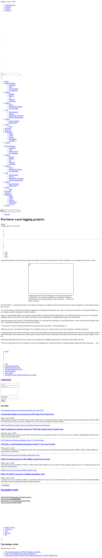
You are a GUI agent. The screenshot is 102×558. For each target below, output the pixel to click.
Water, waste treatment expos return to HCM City (20, 553)
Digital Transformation (16, 117)
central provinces (10, 371)
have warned (9, 373)
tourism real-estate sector (12, 367)
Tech (6, 110)
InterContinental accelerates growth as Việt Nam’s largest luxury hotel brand (32, 429)
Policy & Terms (10, 527)
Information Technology (16, 115)
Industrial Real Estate (15, 106)
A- (6, 252)
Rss (6, 535)
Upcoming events (9, 489)
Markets (11, 96)
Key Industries (13, 90)
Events (7, 124)
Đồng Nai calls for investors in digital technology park (23, 474)
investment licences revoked (13, 369)
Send (3, 401)
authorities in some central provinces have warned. (20, 375)
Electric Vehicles (14, 121)
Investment (12, 85)
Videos (11, 135)
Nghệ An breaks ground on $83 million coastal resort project (25, 459)
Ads (6, 531)
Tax (10, 97)
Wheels (7, 119)
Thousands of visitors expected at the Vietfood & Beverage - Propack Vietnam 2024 (31, 555)
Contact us (8, 10)
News (10, 126)
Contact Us (8, 529)
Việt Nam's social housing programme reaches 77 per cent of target (28, 444)
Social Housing (13, 108)
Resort (11, 105)
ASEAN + (8, 130)
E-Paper (7, 143)
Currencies (12, 101)
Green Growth (13, 88)
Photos (11, 133)
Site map (7, 9)
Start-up (11, 114)
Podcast (11, 137)
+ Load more (5, 485)
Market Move (13, 123)
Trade (10, 87)
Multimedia (8, 132)
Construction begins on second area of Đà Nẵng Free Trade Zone (27, 414)
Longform (12, 141)
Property (7, 103)
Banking (11, 94)
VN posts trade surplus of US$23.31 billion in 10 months (23, 552)
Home (7, 81)
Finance (7, 92)
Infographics (13, 139)
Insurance (12, 99)
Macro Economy (10, 83)
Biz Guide (8, 128)
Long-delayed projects (12, 366)
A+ (6, 257)
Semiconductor (13, 112)
